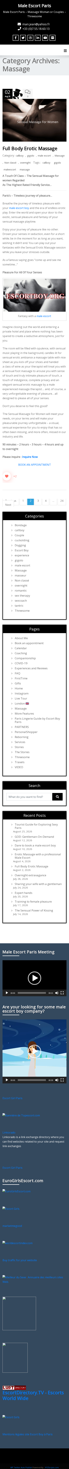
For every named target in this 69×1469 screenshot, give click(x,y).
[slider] (32, 993)
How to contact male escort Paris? (41, 1460)
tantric (19, 605)
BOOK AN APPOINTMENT (34, 465)
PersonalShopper (26, 732)
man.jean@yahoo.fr (36, 24)
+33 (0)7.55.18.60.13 (36, 29)
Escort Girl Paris (12, 1098)
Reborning (21, 737)
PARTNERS (22, 727)
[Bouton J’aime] (7, 476)
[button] (34, 978)
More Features (24, 713)
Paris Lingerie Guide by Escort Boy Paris (37, 720)
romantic (21, 590)
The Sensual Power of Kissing (34, 910)
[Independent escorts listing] (14, 1387)
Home (19, 688)
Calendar (21, 648)
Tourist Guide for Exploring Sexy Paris (36, 826)
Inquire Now (30, 457)
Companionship (25, 658)
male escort (44, 155)
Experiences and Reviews (31, 668)
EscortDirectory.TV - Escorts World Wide (33, 1395)
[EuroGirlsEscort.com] (16, 1191)
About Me (21, 638)
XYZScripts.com (52, 1467)
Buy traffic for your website (20, 1260)
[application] (34, 978)
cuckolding (22, 540)
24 (61, 501)
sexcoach (21, 600)
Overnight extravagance (30, 875)
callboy (19, 155)
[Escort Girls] (11, 1208)
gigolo (30, 155)
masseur (20, 575)
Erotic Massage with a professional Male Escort (38, 856)
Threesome (22, 610)
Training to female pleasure (33, 901)
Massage (60, 155)
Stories (19, 747)
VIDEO (19, 767)
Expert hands (23, 893)
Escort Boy (22, 550)
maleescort (10, 169)
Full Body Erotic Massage (30, 148)
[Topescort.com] (21, 1115)
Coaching (21, 653)
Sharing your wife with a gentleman (38, 884)
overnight (25, 162)
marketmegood (12, 1226)
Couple (19, 535)
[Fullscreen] (62, 993)
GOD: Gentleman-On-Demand (34, 836)
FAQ (17, 673)
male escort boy (19, 208)
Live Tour (21, 698)
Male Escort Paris (34, 5)
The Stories (22, 752)
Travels (19, 762)
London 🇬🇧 (22, 703)
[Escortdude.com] (15, 1357)
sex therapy (22, 595)
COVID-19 (21, 663)
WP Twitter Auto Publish (21, 1467)
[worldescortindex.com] (17, 1243)
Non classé (10, 162)
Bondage (21, 525)
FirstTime (21, 678)
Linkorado (9, 1132)
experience (22, 555)
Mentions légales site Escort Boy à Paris (28, 1434)
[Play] (7, 993)
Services (20, 742)
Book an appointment (29, 643)
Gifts (18, 683)
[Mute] (56, 993)
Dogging (20, 545)
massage (25, 169)
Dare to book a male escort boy (35, 845)
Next (8, 505)
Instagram (21, 693)
